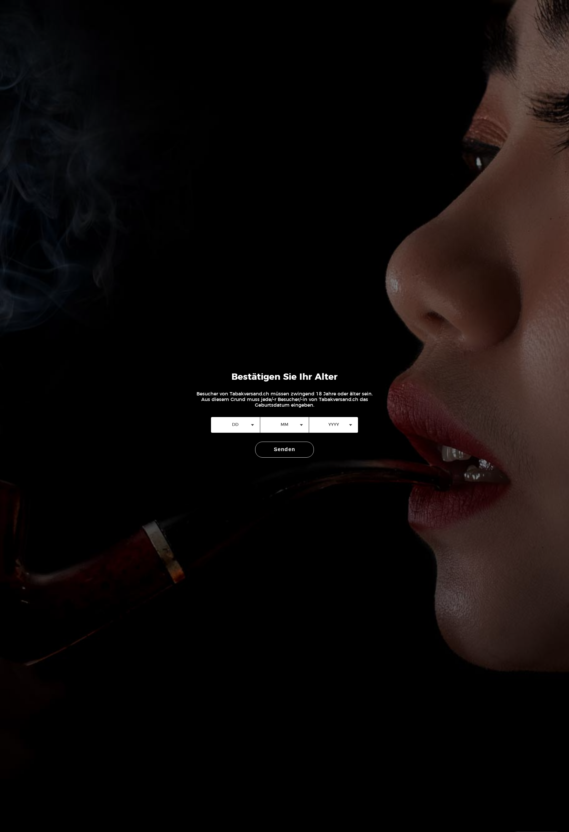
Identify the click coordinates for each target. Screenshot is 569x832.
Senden (284, 449)
